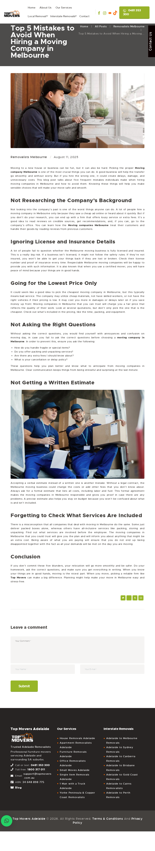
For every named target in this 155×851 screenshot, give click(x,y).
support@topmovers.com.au (37, 775)
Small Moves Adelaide (75, 770)
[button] (6, 821)
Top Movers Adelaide (29, 819)
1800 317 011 (36, 769)
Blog (18, 787)
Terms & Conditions (107, 819)
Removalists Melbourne (129, 26)
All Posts (101, 26)
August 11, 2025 (66, 157)
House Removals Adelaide (77, 738)
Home (84, 26)
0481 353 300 (132, 12)
